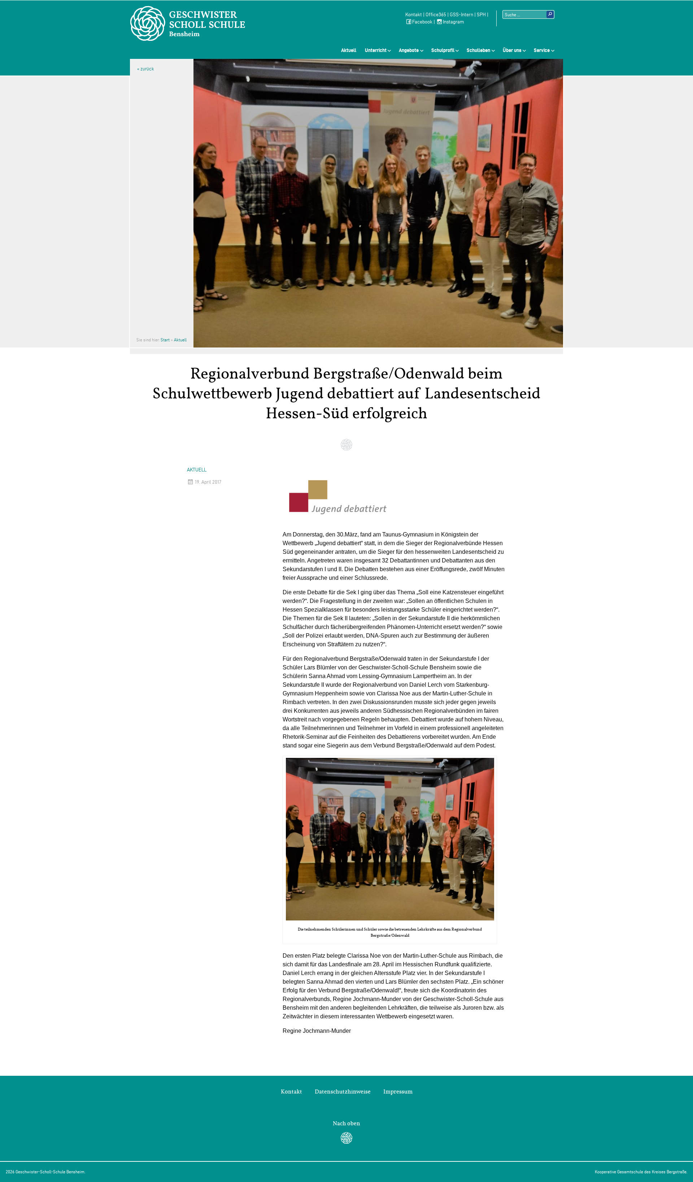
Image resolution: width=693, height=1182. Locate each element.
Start (165, 339)
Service (542, 50)
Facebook (422, 22)
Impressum (398, 1091)
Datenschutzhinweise (343, 1091)
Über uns (512, 50)
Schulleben (478, 50)
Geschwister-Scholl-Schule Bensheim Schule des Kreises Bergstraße (187, 23)
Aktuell (348, 50)
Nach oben (346, 1123)
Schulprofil (442, 50)
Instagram (453, 22)
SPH (481, 14)
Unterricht (376, 50)
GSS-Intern (461, 14)
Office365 (436, 14)
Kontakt (413, 14)
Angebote (409, 50)
